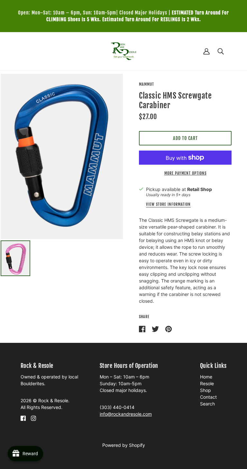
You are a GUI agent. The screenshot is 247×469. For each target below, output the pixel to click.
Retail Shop (199, 189)
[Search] (220, 51)
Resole (207, 383)
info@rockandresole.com (126, 414)
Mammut (146, 84)
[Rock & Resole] (123, 50)
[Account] (206, 51)
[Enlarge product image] (62, 156)
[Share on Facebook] (142, 328)
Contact (208, 397)
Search (207, 403)
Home (206, 376)
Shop (205, 390)
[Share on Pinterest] (168, 328)
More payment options (185, 173)
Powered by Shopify (123, 445)
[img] (23, 418)
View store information (168, 205)
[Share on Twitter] (156, 328)
